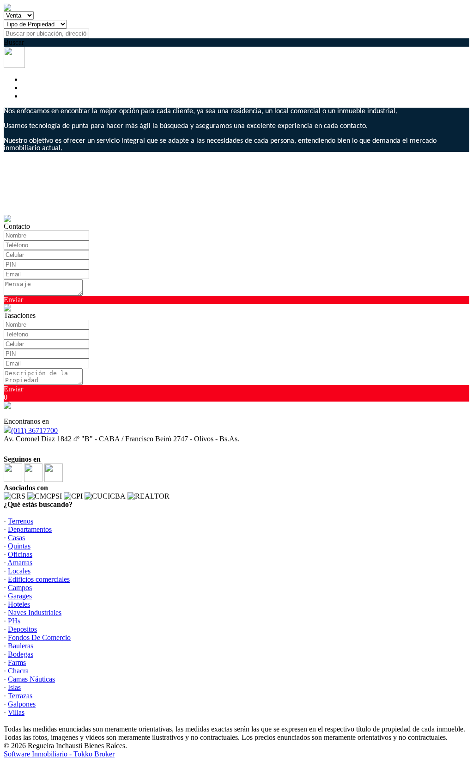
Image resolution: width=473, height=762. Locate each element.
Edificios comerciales (39, 579)
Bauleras (20, 646)
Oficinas (20, 554)
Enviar (13, 300)
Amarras (19, 563)
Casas (16, 538)
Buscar (14, 42)
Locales (19, 571)
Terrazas (20, 696)
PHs (14, 621)
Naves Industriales (34, 612)
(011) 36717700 (34, 430)
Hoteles (19, 604)
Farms (17, 662)
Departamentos (30, 529)
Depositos (22, 629)
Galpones (22, 704)
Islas (14, 687)
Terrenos (20, 521)
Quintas (19, 546)
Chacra (18, 671)
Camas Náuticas (31, 679)
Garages (20, 596)
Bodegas (20, 654)
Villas (16, 712)
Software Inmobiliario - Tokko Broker (59, 754)
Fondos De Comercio (39, 637)
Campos (20, 587)
